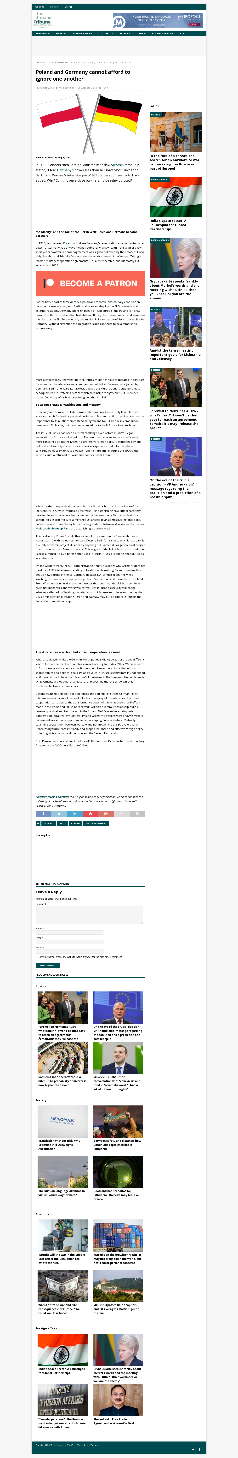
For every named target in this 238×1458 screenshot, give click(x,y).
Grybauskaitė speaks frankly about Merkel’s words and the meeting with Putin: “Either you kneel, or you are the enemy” (174, 289)
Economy (42, 1214)
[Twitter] (193, 1449)
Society (41, 1100)
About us (39, 7)
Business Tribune (162, 33)
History (125, 33)
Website (40, 947)
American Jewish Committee (52, 797)
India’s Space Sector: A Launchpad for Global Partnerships (168, 224)
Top (100, 87)
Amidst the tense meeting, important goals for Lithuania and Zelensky (175, 354)
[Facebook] (199, 1449)
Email (39, 937)
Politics (41, 986)
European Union (89, 87)
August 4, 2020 (47, 87)
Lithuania (41, 33)
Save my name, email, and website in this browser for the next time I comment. (80, 956)
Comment (41, 904)
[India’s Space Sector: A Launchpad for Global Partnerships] (176, 197)
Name (39, 928)
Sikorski (117, 165)
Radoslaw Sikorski (95, 823)
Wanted (69, 7)
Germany (64, 170)
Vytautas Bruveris (67, 87)
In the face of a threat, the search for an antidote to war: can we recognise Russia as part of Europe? (175, 162)
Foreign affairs (82, 33)
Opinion (61, 33)
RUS (182, 33)
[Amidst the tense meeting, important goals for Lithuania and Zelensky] (176, 327)
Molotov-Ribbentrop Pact (53, 528)
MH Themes (92, 1445)
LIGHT (139, 33)
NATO (62, 823)
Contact (54, 7)
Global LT (107, 33)
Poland (67, 243)
